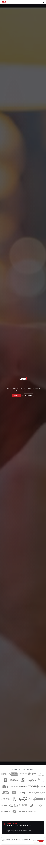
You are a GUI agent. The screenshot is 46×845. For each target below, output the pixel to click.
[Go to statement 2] (20, 384)
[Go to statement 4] (23, 384)
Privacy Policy (5, 842)
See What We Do (28, 395)
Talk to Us (16, 395)
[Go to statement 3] (21, 384)
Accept (40, 840)
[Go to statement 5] (25, 384)
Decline (34, 840)
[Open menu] (43, 2)
